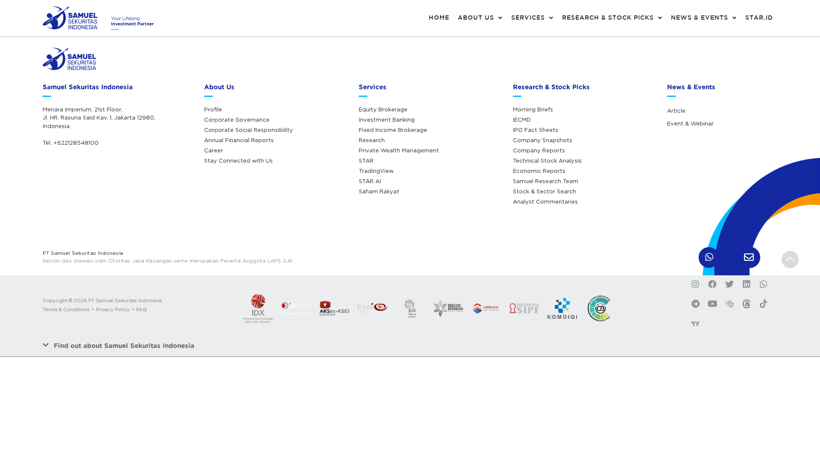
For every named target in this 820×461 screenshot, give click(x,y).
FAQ (141, 309)
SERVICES (528, 17)
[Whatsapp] (763, 284)
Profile (213, 109)
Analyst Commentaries (545, 201)
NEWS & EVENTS (699, 17)
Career (213, 150)
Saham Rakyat (379, 191)
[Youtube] (712, 304)
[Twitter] (729, 284)
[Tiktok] (763, 304)
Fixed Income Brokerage (393, 130)
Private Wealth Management (399, 150)
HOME (439, 17)
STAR (366, 160)
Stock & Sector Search (544, 191)
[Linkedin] (746, 284)
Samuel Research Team (545, 181)
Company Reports (539, 150)
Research (372, 140)
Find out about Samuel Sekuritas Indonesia (124, 345)
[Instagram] (695, 284)
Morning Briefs (533, 109)
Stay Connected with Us (238, 160)
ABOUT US (476, 17)
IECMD (522, 120)
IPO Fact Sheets (535, 130)
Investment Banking (387, 120)
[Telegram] (695, 304)
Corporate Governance (236, 120)
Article (676, 111)
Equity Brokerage (383, 109)
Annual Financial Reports (239, 140)
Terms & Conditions (66, 309)
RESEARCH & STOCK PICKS (608, 17)
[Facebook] (712, 284)
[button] (410, 345)
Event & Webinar (690, 123)
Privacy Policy (113, 309)
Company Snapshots (542, 140)
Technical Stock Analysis (547, 160)
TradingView (376, 171)
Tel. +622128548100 (71, 143)
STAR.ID (759, 17)
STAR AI (370, 181)
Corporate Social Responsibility (248, 130)
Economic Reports (539, 171)
